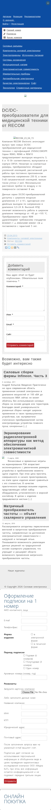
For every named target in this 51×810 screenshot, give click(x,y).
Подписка (11, 34)
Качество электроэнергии (16, 83)
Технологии (9, 87)
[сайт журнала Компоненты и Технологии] (34, 576)
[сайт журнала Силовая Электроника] (34, 570)
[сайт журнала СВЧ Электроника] (38, 581)
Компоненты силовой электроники (22, 50)
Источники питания (32, 55)
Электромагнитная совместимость (21, 69)
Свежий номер (14, 30)
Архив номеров (14, 37)
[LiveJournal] (18, 247)
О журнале (9, 20)
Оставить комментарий (19, 244)
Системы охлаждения (14, 59)
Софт (33, 83)
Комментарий (14, 286)
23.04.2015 (12, 235)
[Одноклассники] (12, 247)
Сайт (8, 334)
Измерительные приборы (16, 73)
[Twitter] (9, 247)
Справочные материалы (29, 87)
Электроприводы (12, 55)
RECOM (18, 241)
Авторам (7, 16)
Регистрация (17, 24)
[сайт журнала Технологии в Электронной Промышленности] (17, 576)
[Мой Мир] (15, 247)
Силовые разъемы (12, 45)
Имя (9, 314)
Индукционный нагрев (15, 64)
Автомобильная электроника (18, 78)
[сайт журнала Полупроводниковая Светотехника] (18, 581)
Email (10, 324)
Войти (5, 24)
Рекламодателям (32, 16)
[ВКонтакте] (6, 247)
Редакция (17, 16)
